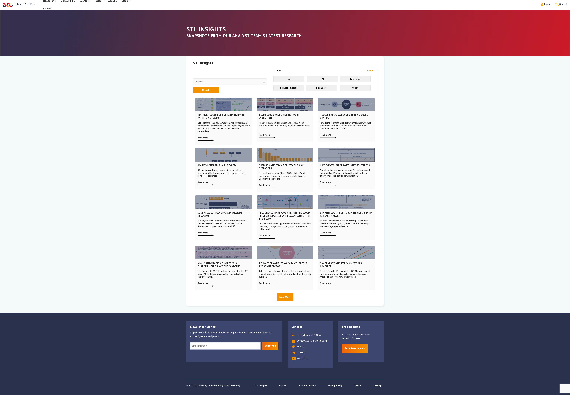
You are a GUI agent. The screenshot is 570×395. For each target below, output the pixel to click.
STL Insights (260, 385)
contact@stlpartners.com (311, 340)
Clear (370, 70)
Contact (283, 385)
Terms (357, 385)
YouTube (301, 358)
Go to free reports (355, 348)
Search (563, 4)
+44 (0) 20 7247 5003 (309, 334)
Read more (203, 138)
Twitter (300, 346)
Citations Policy (307, 385)
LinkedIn (301, 352)
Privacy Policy (335, 385)
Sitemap (377, 385)
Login (547, 4)
